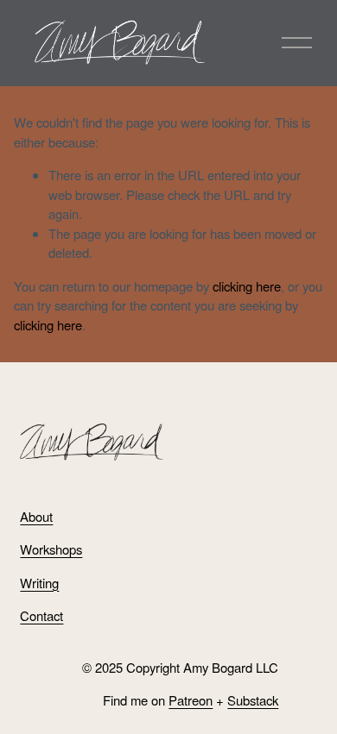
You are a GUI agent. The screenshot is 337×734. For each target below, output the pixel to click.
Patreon (190, 700)
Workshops (51, 549)
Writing (39, 583)
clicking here (247, 286)
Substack (252, 700)
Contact (41, 615)
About (36, 516)
